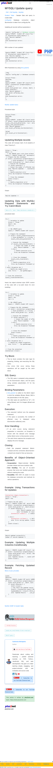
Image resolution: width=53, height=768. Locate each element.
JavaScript (19, 764)
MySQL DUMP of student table (14, 606)
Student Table (9, 15)
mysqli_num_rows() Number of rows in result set (18, 630)
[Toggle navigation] (30, 3)
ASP (26, 764)
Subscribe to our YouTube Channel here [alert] (23, 679)
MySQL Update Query (11, 104)
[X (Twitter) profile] (16, 674)
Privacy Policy (32, 767)
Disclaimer (38, 767)
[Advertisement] (20, 721)
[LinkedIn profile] (13, 674)
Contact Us (49, 4)
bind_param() (25, 68)
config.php (9, 20)
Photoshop (31, 764)
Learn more (30, 761)
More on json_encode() (12, 571)
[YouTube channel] (19, 674)
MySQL (8, 764)
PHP (13, 764)
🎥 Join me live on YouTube (22, 649)
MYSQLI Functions (11, 625)
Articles (39, 764)
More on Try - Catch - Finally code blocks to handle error (20, 210)
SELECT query (10, 635)
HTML (2, 764)
